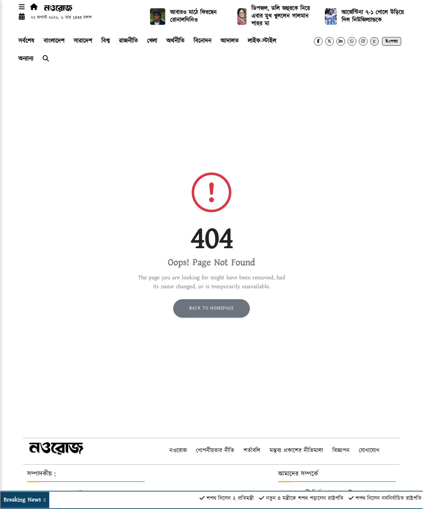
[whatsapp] (352, 41)
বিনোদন (203, 40)
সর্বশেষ (26, 40)
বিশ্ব (105, 40)
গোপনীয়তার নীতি (215, 450)
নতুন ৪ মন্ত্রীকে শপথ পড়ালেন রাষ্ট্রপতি (299, 498)
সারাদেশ (83, 40)
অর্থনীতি (175, 40)
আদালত (230, 40)
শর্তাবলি (252, 450)
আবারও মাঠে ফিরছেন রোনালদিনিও (193, 16)
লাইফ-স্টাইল (262, 40)
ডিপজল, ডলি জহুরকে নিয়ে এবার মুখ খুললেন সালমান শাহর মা (280, 16)
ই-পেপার (392, 41)
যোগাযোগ (369, 450)
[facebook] (318, 41)
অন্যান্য (26, 58)
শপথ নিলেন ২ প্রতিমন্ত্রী (224, 498)
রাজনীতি (128, 40)
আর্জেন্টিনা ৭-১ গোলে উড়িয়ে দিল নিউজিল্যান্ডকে (373, 16)
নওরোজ (178, 450)
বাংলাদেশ (54, 40)
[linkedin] (340, 41)
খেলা (152, 40)
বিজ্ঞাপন (341, 450)
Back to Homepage (211, 308)
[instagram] (363, 41)
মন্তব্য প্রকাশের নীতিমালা (296, 450)
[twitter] (329, 41)
